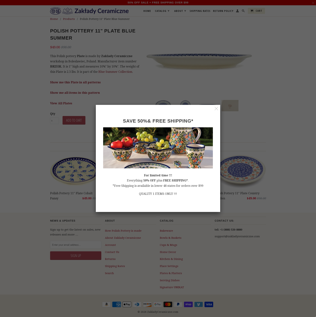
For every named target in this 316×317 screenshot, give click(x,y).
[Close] (216, 108)
